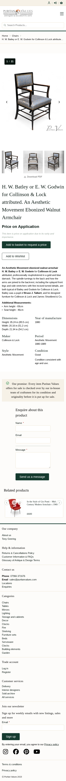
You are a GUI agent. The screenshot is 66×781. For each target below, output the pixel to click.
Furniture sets (9, 634)
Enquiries (7, 586)
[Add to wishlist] (19, 502)
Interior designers (11, 690)
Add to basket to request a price (26, 244)
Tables (5, 606)
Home (5, 35)
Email (18, 435)
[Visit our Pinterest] (26, 752)
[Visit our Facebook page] (16, 752)
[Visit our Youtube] (36, 752)
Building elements (11, 649)
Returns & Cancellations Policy (18, 553)
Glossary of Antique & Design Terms (21, 560)
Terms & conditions (12, 764)
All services (8, 697)
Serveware (7, 642)
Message (21, 450)
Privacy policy (51, 744)
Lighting (6, 613)
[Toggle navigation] (62, 13)
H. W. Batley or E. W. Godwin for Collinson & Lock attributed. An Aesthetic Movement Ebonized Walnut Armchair (33, 39)
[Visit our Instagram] (5, 752)
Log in (5, 668)
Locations (7, 583)
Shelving (6, 631)
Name (20, 423)
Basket (61, 3)
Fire (4, 627)
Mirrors (5, 609)
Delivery (6, 686)
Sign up (11, 736)
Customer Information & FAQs (18, 556)
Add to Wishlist (15, 256)
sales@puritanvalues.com (23, 579)
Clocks (5, 624)
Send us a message (32, 476)
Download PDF (34, 177)
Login (55, 3)
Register (49, 3)
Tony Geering (9, 538)
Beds (4, 638)
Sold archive (8, 693)
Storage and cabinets (13, 617)
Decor (5, 620)
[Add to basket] (13, 502)
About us (6, 535)
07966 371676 (17, 576)
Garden (6, 652)
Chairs (15, 35)
